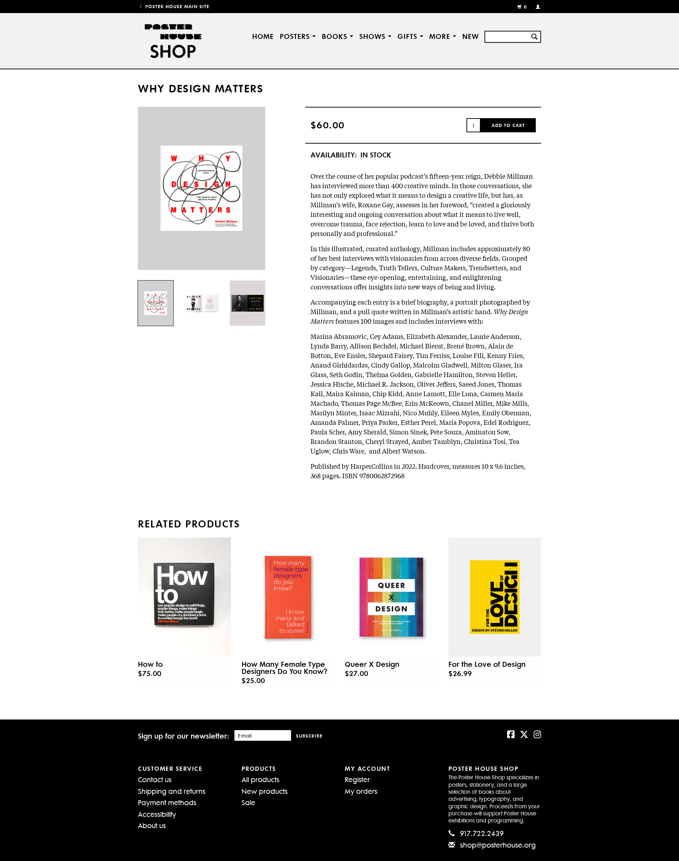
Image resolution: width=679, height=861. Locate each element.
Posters (296, 36)
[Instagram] (537, 733)
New (470, 36)
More (441, 36)
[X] (524, 733)
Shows (373, 36)
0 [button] (525, 6)
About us (152, 825)
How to (150, 664)
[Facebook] (511, 733)
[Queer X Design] (391, 597)
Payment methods (167, 802)
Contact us (155, 779)
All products (260, 779)
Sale (248, 802)
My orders (361, 791)
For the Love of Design (487, 664)
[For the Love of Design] (494, 597)
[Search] (534, 35)
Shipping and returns (171, 791)
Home (263, 36)
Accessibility (157, 814)
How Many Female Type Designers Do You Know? (284, 667)
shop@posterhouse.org (498, 844)
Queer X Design (372, 664)
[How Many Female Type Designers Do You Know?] (288, 597)
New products (265, 791)
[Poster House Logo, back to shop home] (174, 41)
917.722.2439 (482, 833)
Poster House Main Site (176, 6)
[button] (508, 125)
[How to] (184, 597)
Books (336, 36)
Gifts (408, 36)
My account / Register (535, 6)
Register (357, 779)
